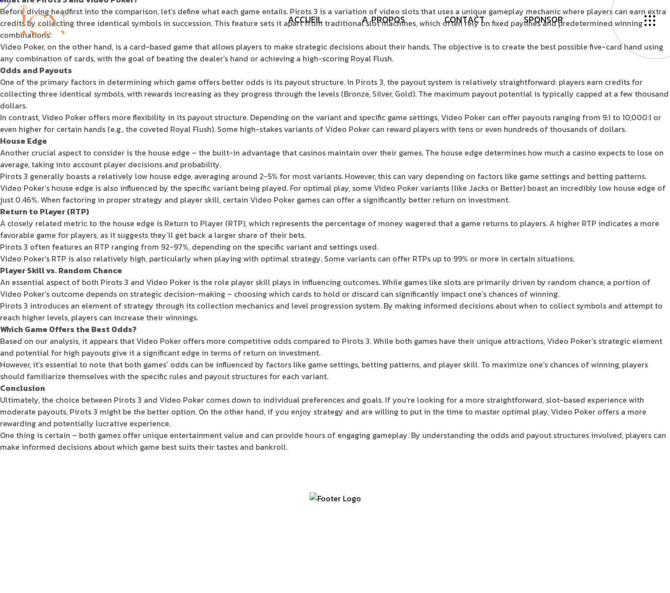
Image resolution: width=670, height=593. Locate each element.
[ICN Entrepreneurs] (43, 19)
